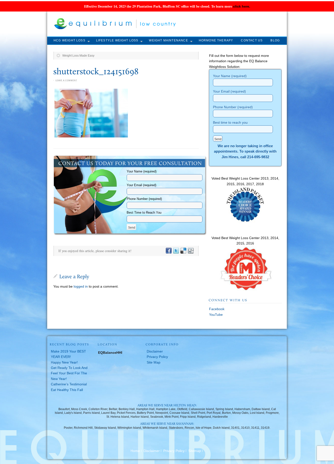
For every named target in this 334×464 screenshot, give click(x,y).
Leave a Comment (66, 80)
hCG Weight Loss (69, 40)
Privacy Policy (157, 357)
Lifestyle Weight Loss (117, 40)
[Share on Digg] (190, 251)
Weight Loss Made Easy (78, 55)
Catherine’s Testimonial (69, 384)
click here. (241, 6)
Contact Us (252, 40)
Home (135, 451)
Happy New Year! (64, 362)
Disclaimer (155, 351)
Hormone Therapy (216, 40)
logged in (81, 286)
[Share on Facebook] (168, 251)
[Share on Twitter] (176, 251)
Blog (275, 40)
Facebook (216, 309)
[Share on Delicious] (183, 251)
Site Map (153, 362)
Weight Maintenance (168, 40)
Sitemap (194, 451)
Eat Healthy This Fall (67, 390)
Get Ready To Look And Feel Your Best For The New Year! (69, 373)
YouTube (216, 315)
